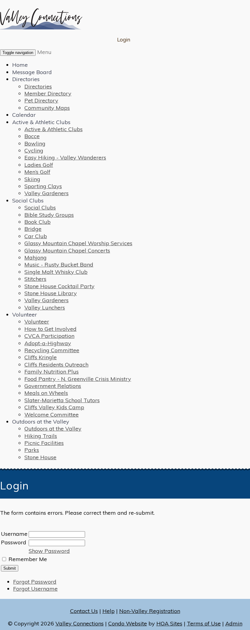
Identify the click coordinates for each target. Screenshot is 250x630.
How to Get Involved (50, 328)
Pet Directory (41, 100)
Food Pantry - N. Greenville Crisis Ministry (77, 378)
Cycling (33, 150)
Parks (31, 449)
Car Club (35, 236)
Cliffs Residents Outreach (56, 364)
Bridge (32, 228)
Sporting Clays (43, 186)
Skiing (32, 179)
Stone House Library (50, 293)
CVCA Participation (49, 335)
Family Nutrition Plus (51, 371)
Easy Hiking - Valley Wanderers (65, 157)
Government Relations (52, 385)
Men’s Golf (37, 171)
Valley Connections (79, 623)
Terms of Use (204, 623)
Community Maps (47, 107)
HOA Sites (169, 623)
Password (13, 542)
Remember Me (28, 559)
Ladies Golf (38, 164)
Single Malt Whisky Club (56, 271)
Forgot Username (35, 588)
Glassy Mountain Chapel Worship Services (78, 243)
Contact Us (84, 610)
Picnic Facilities (44, 442)
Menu (44, 51)
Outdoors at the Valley (40, 421)
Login (123, 39)
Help (108, 610)
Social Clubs (28, 200)
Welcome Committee (51, 414)
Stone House (40, 457)
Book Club (37, 221)
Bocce (32, 136)
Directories (26, 79)
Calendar (24, 114)
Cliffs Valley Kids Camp (54, 407)
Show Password (49, 550)
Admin (233, 623)
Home (20, 64)
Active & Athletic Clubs (41, 122)
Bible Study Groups (49, 214)
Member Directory (47, 93)
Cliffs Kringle (40, 357)
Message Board (32, 72)
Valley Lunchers (44, 307)
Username (14, 533)
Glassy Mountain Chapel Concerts (67, 250)
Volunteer (24, 314)
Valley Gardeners (46, 193)
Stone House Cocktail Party (59, 286)
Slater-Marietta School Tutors (62, 400)
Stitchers (35, 278)
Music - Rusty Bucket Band (58, 264)
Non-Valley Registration (149, 610)
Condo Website (127, 623)
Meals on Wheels (46, 392)
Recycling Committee (51, 350)
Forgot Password (34, 581)
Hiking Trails (40, 435)
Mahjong (35, 257)
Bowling (34, 143)
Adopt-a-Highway (47, 343)
